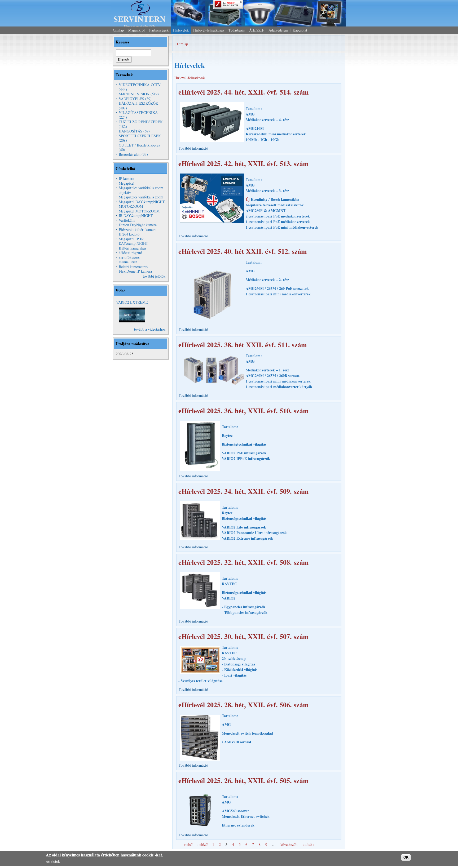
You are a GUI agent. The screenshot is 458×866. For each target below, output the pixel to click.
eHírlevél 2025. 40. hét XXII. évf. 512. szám (242, 251)
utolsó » (309, 844)
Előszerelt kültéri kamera (137, 229)
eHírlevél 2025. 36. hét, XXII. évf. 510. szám (243, 411)
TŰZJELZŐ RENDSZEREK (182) (141, 124)
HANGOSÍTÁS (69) (134, 131)
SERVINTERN (139, 18)
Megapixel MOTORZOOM (139, 211)
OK (405, 857)
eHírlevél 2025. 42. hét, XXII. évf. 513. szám (243, 163)
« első (188, 844)
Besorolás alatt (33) (133, 154)
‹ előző (202, 844)
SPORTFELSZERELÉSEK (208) (140, 138)
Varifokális (127, 220)
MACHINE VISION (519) (139, 93)
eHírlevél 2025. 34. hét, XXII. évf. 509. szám (243, 491)
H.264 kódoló (129, 234)
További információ (193, 148)
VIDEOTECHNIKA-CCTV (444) (140, 87)
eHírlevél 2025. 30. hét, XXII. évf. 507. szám (243, 636)
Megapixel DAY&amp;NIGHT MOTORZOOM (142, 204)
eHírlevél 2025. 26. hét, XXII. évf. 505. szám (243, 780)
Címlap (182, 43)
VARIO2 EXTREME (132, 302)
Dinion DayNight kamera (138, 224)
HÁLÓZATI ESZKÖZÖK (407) (138, 105)
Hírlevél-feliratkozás (189, 77)
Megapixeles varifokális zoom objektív (141, 190)
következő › (289, 844)
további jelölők (154, 276)
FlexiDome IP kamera (135, 271)
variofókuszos (129, 257)
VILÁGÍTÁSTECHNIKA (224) (138, 115)
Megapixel (126, 183)
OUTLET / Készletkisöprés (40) (139, 147)
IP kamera (126, 178)
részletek (53, 862)
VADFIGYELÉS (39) (135, 98)
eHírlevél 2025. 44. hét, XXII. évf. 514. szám (243, 92)
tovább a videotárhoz (149, 329)
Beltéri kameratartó (133, 266)
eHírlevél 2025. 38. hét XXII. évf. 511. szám (242, 345)
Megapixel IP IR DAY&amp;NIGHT (133, 241)
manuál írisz (128, 261)
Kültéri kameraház (132, 248)
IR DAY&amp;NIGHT (136, 215)
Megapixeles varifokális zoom (141, 196)
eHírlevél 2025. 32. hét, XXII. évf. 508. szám (243, 562)
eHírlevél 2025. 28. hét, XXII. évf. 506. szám (243, 705)
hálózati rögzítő (130, 252)
